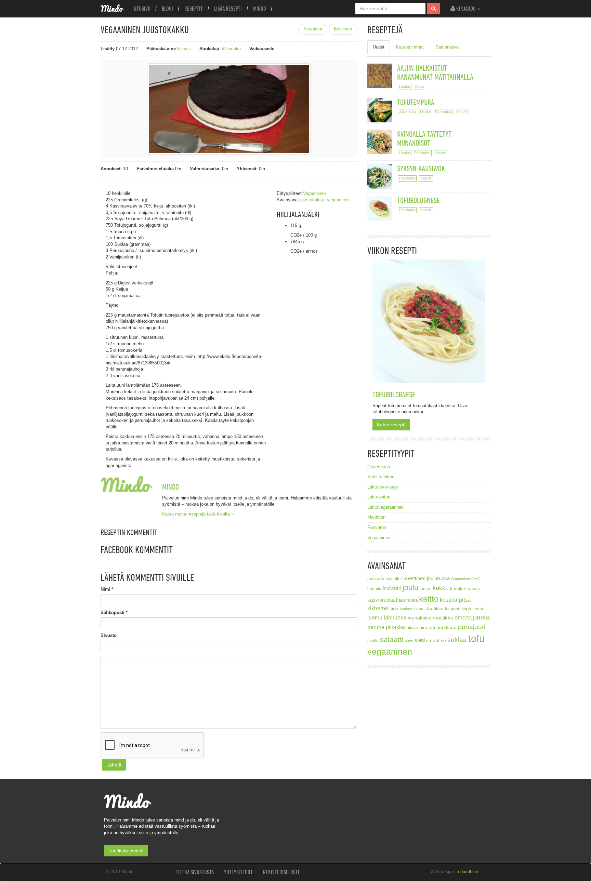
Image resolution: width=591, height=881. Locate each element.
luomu (374, 617)
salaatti (392, 639)
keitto (428, 598)
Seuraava (312, 28)
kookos (406, 609)
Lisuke (404, 86)
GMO (476, 579)
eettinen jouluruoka (429, 578)
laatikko (435, 608)
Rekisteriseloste (281, 872)
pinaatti (427, 627)
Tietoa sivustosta (195, 872)
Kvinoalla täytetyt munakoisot (424, 138)
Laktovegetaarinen (385, 507)
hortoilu (374, 588)
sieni (420, 640)
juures (425, 588)
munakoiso (419, 617)
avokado (375, 578)
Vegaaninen (314, 193)
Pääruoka (443, 112)
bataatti (392, 578)
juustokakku (312, 199)
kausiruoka (407, 600)
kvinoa (419, 608)
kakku (441, 587)
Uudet (378, 47)
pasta (481, 617)
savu (409, 641)
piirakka (395, 627)
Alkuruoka (407, 112)
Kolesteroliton (380, 476)
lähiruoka (395, 617)
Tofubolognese (418, 200)
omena (463, 617)
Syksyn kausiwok (421, 168)
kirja (394, 608)
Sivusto (109, 635)
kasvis (473, 588)
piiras (412, 627)
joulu (410, 587)
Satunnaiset (447, 47)
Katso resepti (391, 424)
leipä (466, 608)
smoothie (436, 640)
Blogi (167, 8)
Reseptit (193, 8)
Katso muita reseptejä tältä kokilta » (198, 514)
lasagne (452, 608)
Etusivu (142, 8)
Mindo (259, 8)
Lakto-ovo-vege (382, 487)
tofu (476, 638)
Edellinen (343, 28)
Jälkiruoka (231, 48)
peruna (375, 627)
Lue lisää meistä (126, 850)
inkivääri (392, 588)
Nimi (107, 589)
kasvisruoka (381, 600)
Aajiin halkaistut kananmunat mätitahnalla (435, 72)
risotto (373, 640)
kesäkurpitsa (455, 600)
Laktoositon (378, 496)
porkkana (446, 627)
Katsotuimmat (410, 47)
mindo (170, 486)
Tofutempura (415, 102)
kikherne (377, 608)
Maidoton (376, 517)
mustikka (443, 617)
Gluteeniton (378, 466)
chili (403, 579)
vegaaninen (338, 199)
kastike (457, 588)
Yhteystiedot (238, 872)
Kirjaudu (466, 8)
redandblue (467, 871)
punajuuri (471, 626)
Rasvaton (376, 527)
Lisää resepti (228, 8)
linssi (477, 608)
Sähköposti (114, 612)
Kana (419, 86)
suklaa (457, 639)
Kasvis (184, 48)
